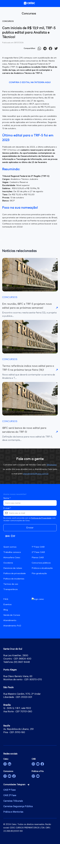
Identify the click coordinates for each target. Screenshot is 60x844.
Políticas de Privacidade (41, 518)
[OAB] (33, 764)
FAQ (5, 599)
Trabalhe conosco (12, 552)
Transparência (10, 589)
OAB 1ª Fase (9, 790)
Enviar (30, 528)
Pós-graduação (39, 573)
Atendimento (9, 620)
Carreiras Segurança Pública (18, 806)
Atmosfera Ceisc (11, 557)
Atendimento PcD (12, 626)
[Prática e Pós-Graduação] (33, 776)
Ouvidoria (8, 563)
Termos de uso (10, 584)
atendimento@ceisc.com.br (36, 474)
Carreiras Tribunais (13, 801)
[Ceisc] (5, 764)
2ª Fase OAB (38, 552)
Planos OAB (38, 557)
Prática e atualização (42, 568)
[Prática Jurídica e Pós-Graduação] (37, 776)
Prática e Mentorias (13, 812)
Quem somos (9, 547)
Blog (5, 610)
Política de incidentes (13, 579)
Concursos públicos (41, 563)
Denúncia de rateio (12, 568)
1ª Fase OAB (38, 547)
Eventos (7, 604)
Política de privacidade (14, 573)
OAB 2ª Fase (9, 795)
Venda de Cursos (11, 615)
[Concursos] (5, 776)
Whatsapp (52, 465)
